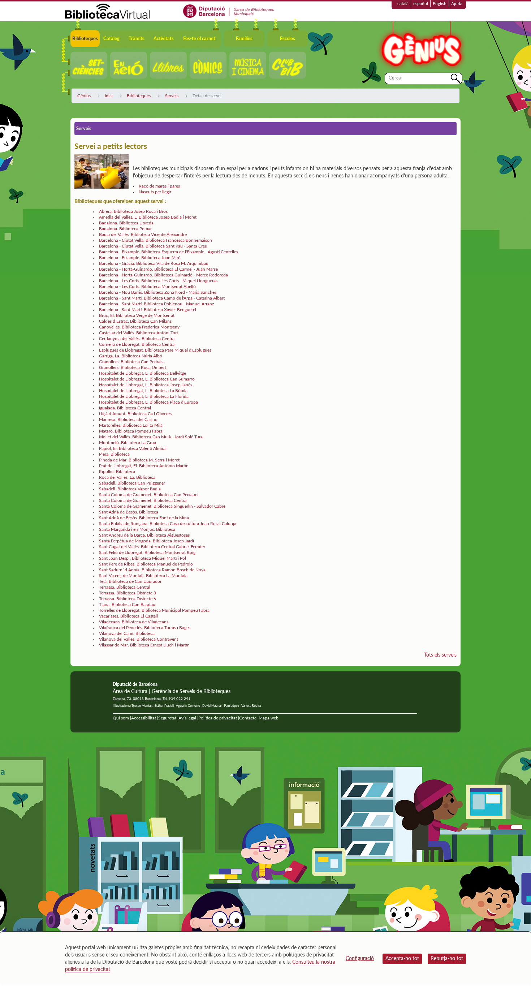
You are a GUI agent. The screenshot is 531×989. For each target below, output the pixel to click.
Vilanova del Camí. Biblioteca (127, 633)
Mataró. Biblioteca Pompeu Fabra (131, 431)
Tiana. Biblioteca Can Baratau (127, 604)
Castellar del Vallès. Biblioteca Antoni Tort (138, 333)
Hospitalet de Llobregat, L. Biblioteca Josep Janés (145, 385)
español (420, 3)
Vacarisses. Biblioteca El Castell (128, 616)
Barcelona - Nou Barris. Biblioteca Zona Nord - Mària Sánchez (157, 292)
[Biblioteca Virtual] (107, 11)
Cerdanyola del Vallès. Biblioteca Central (137, 338)
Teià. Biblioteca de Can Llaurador (130, 581)
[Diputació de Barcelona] (229, 11)
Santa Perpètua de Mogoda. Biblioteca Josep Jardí (146, 541)
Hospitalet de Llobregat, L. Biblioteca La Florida (144, 396)
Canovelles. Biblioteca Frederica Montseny (139, 327)
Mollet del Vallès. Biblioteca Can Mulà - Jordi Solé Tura (151, 437)
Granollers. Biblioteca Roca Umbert (132, 367)
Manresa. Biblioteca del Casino (128, 419)
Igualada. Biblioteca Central (125, 408)
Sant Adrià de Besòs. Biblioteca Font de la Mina (144, 518)
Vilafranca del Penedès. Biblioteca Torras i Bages (144, 627)
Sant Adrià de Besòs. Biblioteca (128, 512)
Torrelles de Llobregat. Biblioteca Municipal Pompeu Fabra (154, 610)
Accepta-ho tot (402, 958)
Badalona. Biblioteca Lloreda (126, 223)
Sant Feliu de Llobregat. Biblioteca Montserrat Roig (147, 552)
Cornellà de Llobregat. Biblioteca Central (137, 344)
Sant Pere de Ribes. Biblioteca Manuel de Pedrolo (146, 564)
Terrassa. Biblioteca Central (124, 587)
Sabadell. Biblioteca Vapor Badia (130, 489)
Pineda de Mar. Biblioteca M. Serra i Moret (139, 460)
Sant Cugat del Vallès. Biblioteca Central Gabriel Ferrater (152, 547)
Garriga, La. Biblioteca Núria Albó (130, 356)
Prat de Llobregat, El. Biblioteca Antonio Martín (144, 466)
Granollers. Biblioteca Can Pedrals (131, 362)
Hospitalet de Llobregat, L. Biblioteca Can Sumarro (147, 379)
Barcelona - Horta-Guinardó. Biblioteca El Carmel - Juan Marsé (158, 269)
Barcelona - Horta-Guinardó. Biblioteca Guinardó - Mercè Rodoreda (163, 275)
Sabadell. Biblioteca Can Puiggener (132, 483)
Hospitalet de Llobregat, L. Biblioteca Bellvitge (142, 373)
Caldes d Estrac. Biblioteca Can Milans (135, 321)
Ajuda (456, 3)
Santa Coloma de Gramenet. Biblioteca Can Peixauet (149, 495)
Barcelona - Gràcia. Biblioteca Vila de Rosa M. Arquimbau (153, 263)
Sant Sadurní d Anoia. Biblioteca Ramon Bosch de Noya (152, 570)
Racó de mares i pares (159, 186)
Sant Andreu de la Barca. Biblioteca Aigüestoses (144, 535)
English (439, 3)
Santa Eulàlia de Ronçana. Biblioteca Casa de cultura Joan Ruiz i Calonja (167, 523)
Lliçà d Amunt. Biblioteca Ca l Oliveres (135, 414)
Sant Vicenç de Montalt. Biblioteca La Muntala (143, 575)
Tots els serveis (440, 655)
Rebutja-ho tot (447, 958)
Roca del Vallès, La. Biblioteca (127, 477)
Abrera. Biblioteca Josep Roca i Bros (133, 211)
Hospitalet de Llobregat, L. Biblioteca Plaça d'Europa (148, 402)
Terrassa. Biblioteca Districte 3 (127, 593)
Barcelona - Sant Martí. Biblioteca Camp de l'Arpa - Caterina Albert (162, 298)
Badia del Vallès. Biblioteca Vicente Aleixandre (143, 234)
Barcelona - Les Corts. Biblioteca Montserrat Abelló (147, 286)
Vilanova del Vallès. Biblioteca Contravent (138, 639)
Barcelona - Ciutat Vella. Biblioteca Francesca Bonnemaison (155, 240)
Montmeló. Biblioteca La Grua (127, 442)
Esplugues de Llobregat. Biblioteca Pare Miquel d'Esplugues (155, 350)
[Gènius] (421, 46)
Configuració (360, 958)
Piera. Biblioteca (114, 454)
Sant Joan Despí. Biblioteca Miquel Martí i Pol (142, 558)
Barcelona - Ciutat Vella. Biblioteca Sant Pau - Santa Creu (153, 246)
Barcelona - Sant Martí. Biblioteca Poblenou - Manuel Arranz (156, 304)
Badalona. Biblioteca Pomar (125, 229)
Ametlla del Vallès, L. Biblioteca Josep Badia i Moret (148, 217)
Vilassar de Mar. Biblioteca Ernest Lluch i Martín (144, 645)
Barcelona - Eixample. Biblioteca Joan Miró (140, 257)
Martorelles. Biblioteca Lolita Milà (131, 425)
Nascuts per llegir (155, 192)
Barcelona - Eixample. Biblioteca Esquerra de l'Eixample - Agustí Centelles (168, 252)
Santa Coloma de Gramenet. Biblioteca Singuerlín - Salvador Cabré (162, 506)
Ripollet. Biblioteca (117, 471)
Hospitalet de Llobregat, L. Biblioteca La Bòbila (143, 390)
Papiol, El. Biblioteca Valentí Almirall (133, 448)
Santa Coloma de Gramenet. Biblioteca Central (143, 500)
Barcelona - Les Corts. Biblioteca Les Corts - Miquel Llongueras (158, 281)
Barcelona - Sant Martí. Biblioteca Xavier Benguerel (147, 310)
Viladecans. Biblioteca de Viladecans (133, 622)
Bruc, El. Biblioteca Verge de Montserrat (136, 315)
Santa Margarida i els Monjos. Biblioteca (137, 529)
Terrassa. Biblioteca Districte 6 (127, 599)
